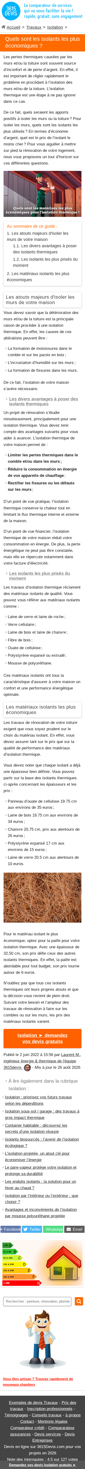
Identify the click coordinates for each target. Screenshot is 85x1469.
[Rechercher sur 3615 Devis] (79, 1301)
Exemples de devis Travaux (33, 1402)
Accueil (13, 27)
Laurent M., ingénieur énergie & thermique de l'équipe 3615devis (42, 1061)
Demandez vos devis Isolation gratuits (42, 1465)
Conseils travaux (47, 1415)
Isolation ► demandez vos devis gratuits (42, 1038)
